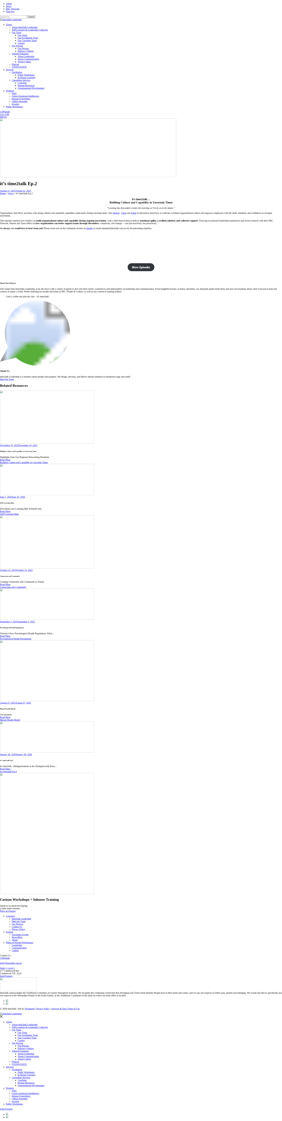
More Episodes (141, 267)
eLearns (15, 104)
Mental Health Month (10, 720)
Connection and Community (13, 587)
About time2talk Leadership (25, 27)
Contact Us (17, 926)
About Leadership (26, 56)
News (8, 6)
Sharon (116, 213)
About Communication (28, 59)
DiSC (14, 93)
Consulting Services (21, 80)
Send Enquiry (6, 976)
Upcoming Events (20, 934)
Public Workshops (26, 75)
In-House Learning (26, 77)
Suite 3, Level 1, (7, 968)
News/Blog (17, 937)
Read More (5, 460)
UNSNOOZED (19, 67)
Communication (19, 948)
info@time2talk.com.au (11, 963)
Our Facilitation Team (28, 38)
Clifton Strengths (19, 101)
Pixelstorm (30, 1008)
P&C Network (12, 9)
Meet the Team (7, 379)
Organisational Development (31, 88)
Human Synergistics (21, 98)
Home (3, 193)
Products (10, 91)
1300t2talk (5, 111)
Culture (15, 950)
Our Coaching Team (27, 40)
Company (10, 916)
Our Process (17, 46)
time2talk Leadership (21, 918)
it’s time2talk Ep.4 (8, 771)
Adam (133, 213)
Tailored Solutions (20, 53)
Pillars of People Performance (19, 942)
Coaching (22, 83)
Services (10, 69)
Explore (9, 932)
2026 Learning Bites (9, 514)
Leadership (17, 945)
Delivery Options (26, 51)
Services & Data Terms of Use (65, 1008)
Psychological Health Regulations (15, 638)
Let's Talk (4, 114)
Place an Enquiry (8, 911)
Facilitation (17, 72)
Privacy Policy (18, 929)
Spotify (90, 228)
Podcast (15, 64)
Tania (123, 213)
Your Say (10, 11)
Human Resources (26, 85)
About (9, 3)
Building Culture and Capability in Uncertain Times (24, 462)
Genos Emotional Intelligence (25, 96)
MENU (3, 117)
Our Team (16, 32)
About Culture (24, 61)
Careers (21, 43)
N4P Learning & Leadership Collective (30, 30)
